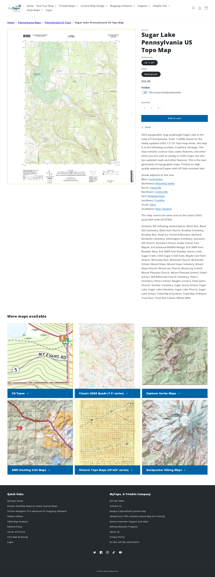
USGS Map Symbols (17, 521)
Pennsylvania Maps (29, 22)
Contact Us (116, 506)
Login (10, 542)
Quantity (145, 102)
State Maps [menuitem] (33, 10)
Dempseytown (156, 196)
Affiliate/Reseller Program (124, 526)
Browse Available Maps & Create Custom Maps (32, 506)
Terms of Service (16, 531)
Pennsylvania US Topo (58, 22)
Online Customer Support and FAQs (129, 521)
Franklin (160, 200)
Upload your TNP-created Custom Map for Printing (137, 516)
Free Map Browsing (17, 537)
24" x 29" (150, 62)
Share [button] (148, 127)
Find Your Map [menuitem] (45, 5)
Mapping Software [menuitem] (121, 5)
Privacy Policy (117, 537)
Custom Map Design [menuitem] (93, 5)
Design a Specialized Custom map (128, 511)
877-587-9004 (117, 501)
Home (10, 22)
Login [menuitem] (49, 10)
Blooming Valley (165, 183)
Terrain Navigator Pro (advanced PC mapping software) (37, 511)
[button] (193, 8)
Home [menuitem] (30, 5)
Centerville (161, 192)
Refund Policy (14, 526)
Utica (153, 204)
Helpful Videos (15, 516)
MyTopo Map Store (110, 571)
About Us (115, 531)
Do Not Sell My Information (125, 542)
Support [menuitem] (142, 5)
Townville (155, 187)
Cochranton (156, 179)
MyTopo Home (15, 501)
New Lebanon (163, 208)
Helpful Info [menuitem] (160, 5)
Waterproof (151, 74)
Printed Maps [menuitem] (67, 5)
